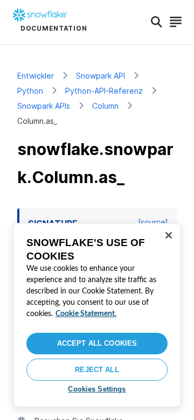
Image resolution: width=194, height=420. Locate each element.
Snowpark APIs (43, 105)
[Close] (169, 235)
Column (105, 105)
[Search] (156, 22)
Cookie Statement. (86, 314)
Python (30, 90)
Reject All (97, 370)
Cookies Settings (97, 389)
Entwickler (35, 75)
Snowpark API (100, 75)
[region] (97, 315)
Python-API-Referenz (104, 90)
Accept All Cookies (97, 343)
